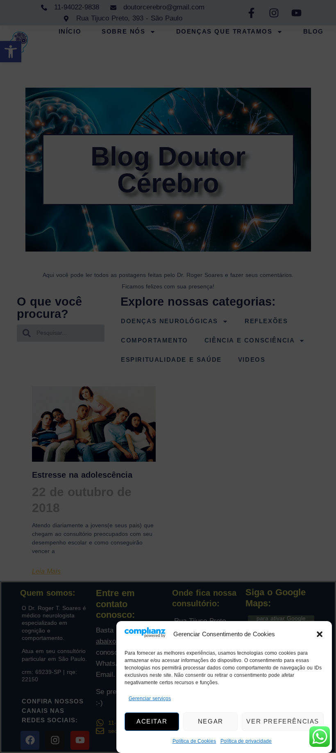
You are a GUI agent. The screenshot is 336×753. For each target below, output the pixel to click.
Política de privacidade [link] (246, 741)
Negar (210, 721)
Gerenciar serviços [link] (150, 698)
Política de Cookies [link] (194, 741)
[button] (320, 634)
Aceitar (151, 721)
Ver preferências (282, 721)
